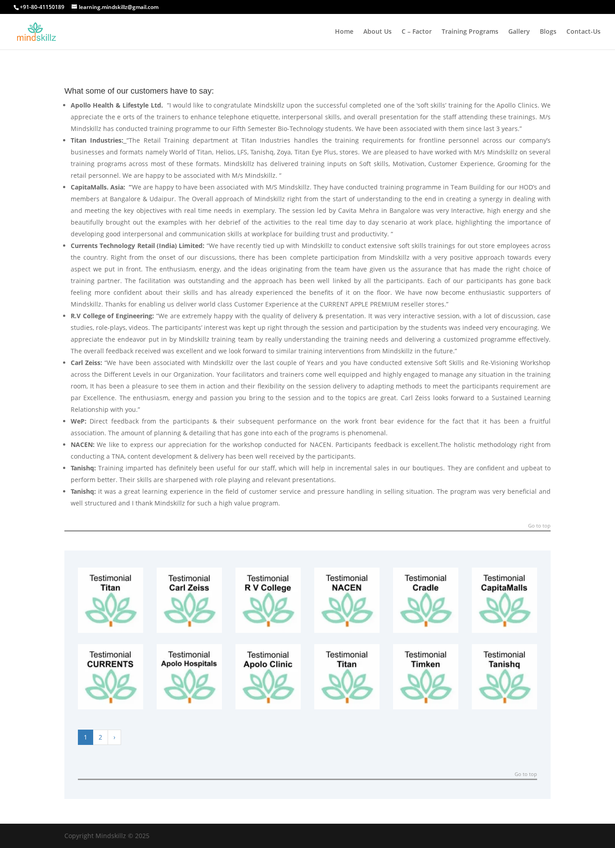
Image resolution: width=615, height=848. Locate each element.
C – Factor (417, 32)
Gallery (519, 32)
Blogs (548, 32)
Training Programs (470, 32)
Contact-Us (583, 32)
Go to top (539, 526)
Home (344, 32)
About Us (377, 32)
